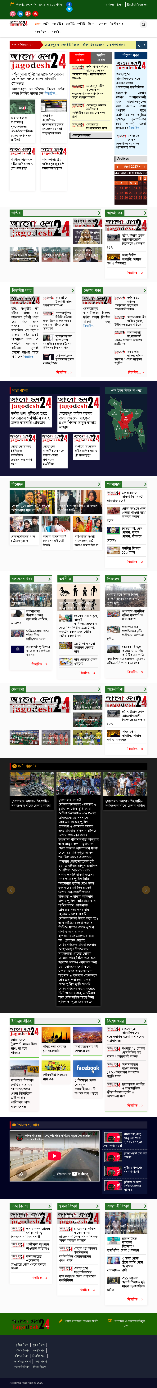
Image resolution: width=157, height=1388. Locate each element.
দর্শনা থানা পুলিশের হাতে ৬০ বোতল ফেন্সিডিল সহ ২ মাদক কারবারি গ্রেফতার (37, 79)
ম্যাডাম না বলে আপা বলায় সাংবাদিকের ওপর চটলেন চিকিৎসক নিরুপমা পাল (57, 342)
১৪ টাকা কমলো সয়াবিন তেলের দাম (84, 648)
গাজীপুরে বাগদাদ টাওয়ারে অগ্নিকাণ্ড (37, 1246)
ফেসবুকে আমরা (81, 135)
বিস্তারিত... (51, 94)
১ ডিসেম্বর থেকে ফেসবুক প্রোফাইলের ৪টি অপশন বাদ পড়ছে (86, 1087)
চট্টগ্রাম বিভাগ (22, 1350)
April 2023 (131, 167)
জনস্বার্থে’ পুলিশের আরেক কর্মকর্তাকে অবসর (38, 651)
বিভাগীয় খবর (117, 24)
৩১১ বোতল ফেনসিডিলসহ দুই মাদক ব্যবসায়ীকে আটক (126, 1284)
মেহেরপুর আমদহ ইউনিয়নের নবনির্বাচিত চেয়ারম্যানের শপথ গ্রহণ (89, 111)
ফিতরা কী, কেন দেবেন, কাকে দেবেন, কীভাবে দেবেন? (124, 534)
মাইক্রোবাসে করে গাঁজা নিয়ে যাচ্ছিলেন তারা (37, 635)
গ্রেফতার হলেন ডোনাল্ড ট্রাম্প (126, 227)
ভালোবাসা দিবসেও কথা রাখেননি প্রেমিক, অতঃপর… (29, 617)
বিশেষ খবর (131, 55)
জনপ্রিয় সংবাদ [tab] (101, 57)
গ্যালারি (56, 32)
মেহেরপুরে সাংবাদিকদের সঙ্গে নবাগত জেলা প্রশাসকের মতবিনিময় (85, 45)
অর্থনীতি (81, 24)
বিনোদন (92, 24)
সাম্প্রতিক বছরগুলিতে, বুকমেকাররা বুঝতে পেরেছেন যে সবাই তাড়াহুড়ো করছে (53, 124)
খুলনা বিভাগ (39, 1345)
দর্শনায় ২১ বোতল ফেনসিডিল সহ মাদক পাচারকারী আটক (128, 141)
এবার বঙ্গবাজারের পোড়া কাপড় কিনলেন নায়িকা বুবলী (30, 1233)
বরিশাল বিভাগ (21, 1356)
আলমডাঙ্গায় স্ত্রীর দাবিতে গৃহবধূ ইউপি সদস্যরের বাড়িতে (53, 164)
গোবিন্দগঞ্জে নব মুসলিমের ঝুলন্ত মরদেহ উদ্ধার (58, 359)
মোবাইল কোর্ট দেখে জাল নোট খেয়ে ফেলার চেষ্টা (123, 1228)
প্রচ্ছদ (37, 24)
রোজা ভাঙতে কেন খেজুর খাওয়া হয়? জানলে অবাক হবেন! (126, 514)
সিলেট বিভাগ (39, 1367)
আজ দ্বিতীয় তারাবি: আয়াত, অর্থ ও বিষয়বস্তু (124, 259)
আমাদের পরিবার (114, 4)
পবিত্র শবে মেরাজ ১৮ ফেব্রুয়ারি (54, 1048)
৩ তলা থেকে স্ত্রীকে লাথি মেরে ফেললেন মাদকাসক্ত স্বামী (125, 1264)
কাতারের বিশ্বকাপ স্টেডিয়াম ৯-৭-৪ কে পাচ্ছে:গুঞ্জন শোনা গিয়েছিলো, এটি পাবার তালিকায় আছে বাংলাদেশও (22, 1093)
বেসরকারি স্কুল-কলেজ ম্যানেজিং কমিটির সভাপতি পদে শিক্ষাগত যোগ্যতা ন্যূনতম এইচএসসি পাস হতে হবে (126, 655)
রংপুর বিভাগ (41, 1361)
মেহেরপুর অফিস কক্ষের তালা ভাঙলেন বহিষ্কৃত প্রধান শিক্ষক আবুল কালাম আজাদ (88, 91)
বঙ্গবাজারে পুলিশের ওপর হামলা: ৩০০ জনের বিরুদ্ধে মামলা (28, 1216)
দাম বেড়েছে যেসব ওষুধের (85, 661)
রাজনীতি (70, 24)
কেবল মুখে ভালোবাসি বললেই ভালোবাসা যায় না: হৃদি (31, 508)
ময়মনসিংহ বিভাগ (22, 1361)
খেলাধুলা (103, 24)
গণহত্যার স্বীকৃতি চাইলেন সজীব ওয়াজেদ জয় (87, 255)
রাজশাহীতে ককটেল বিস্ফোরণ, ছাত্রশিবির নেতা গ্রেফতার (123, 1244)
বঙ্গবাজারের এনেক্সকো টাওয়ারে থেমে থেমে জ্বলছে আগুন (28, 1262)
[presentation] (139, 45)
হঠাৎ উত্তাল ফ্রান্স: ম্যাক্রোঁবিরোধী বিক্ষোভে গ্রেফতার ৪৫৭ (126, 241)
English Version (137, 4)
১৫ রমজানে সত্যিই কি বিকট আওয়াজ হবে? (125, 497)
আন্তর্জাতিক (57, 24)
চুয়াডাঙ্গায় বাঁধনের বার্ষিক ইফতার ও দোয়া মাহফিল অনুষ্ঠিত (128, 357)
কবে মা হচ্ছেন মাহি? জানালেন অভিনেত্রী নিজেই (54, 541)
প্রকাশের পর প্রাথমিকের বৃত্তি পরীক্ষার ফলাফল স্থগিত (125, 633)
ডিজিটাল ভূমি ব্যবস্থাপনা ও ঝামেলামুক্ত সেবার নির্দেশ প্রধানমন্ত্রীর (87, 237)
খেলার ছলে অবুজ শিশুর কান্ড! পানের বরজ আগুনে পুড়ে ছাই (124, 598)
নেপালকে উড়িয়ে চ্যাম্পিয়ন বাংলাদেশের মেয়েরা (22, 738)
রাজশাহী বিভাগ (21, 1367)
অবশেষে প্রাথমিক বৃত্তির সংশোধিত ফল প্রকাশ (133, 615)
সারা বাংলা (20, 390)
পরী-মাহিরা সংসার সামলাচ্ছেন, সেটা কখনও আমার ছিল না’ (87, 541)
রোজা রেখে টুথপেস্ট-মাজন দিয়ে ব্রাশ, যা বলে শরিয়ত (24, 1046)
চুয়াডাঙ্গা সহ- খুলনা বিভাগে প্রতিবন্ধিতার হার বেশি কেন (77, 605)
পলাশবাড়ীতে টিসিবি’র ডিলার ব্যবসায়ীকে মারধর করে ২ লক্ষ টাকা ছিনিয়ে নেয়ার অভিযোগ (57, 320)
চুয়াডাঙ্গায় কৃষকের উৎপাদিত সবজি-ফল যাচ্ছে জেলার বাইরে (78, 803)
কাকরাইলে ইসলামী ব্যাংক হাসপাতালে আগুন (57, 301)
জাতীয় (46, 24)
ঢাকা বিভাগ (38, 1350)
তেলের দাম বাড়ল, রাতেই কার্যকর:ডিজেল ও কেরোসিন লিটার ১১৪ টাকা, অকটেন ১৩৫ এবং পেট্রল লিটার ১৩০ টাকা (78, 626)
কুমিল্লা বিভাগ (22, 1345)
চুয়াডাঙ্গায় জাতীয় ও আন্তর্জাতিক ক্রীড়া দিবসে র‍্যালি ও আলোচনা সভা (126, 1090)
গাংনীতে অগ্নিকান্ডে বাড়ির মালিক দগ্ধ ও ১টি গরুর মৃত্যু (22, 164)
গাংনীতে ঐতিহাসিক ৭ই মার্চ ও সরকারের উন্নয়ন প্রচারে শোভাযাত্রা (29, 598)
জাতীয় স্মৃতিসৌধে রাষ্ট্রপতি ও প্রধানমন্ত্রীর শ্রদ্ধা (54, 255)
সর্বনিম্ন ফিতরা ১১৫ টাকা (131, 550)
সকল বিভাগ (41, 32)
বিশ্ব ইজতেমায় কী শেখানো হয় (86, 1048)
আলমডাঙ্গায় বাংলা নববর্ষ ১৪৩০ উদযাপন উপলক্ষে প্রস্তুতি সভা (128, 338)
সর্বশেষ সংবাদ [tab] (79, 57)
